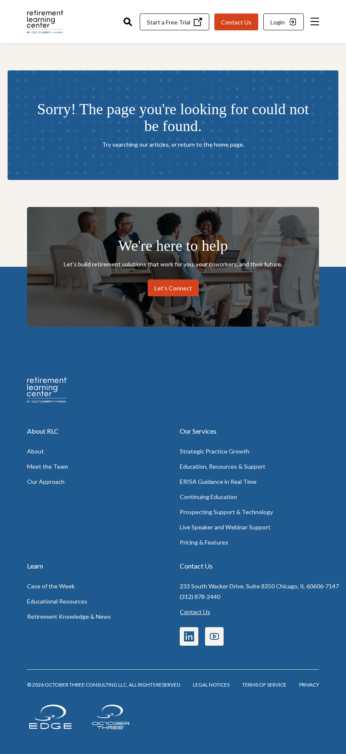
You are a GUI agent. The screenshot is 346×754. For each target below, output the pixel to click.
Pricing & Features (204, 542)
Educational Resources (57, 601)
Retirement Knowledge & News (69, 616)
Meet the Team (47, 466)
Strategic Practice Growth (214, 451)
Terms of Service (264, 685)
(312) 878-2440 (200, 596)
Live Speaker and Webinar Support (225, 527)
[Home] (69, 21)
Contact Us (195, 611)
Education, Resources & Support (222, 466)
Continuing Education (208, 496)
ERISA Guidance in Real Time (218, 481)
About (35, 451)
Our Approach (46, 481)
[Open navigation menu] (315, 22)
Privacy (309, 685)
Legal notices (211, 685)
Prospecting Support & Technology (226, 511)
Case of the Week (51, 586)
